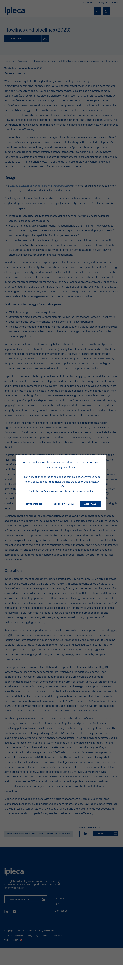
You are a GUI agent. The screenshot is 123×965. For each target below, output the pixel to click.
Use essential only (64, 504)
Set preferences (35, 504)
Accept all (90, 504)
